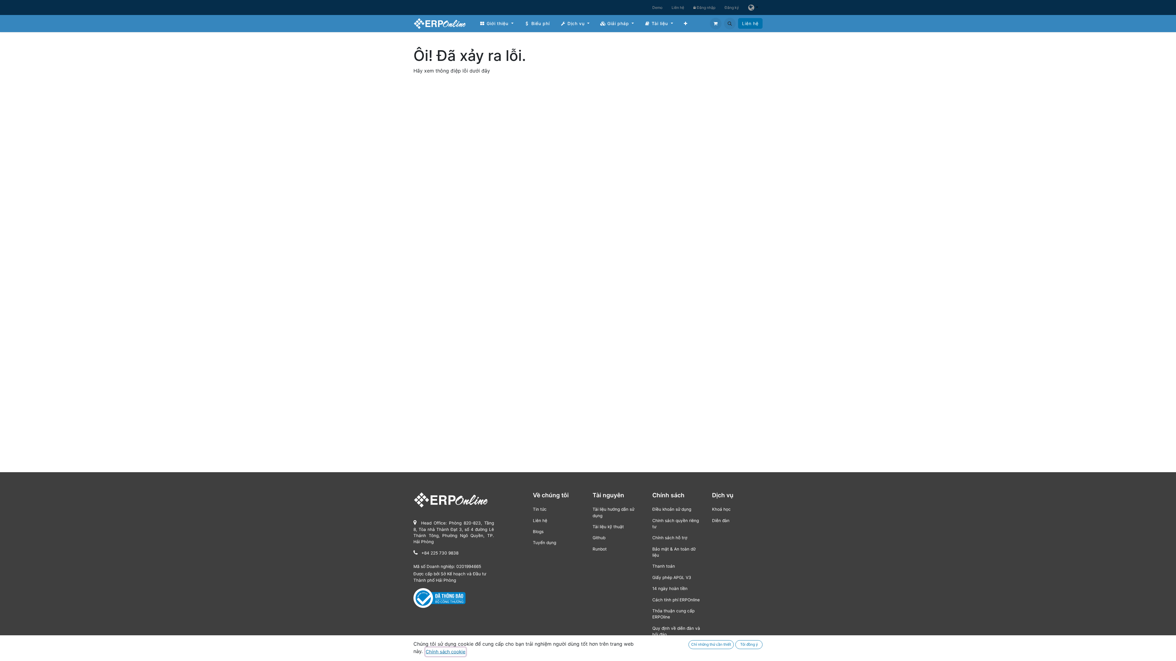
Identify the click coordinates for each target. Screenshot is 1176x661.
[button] (730, 23)
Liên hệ (678, 7)
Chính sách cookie (446, 652)
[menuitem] (496, 23)
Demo (657, 7)
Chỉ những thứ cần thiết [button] (711, 644)
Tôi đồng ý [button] (749, 644)
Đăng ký (732, 7)
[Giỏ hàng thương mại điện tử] (716, 23)
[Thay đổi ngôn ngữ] (753, 7)
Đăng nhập (705, 7)
